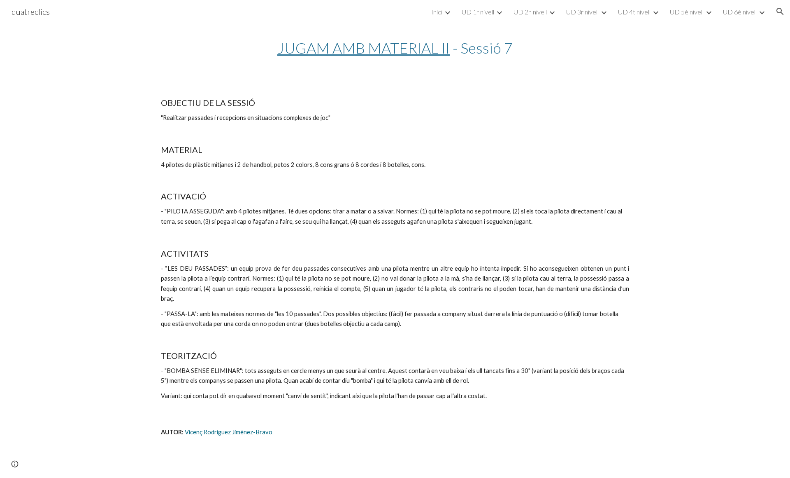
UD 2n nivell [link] (530, 12)
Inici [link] (436, 12)
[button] (780, 11)
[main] (395, 48)
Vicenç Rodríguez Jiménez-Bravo (228, 432)
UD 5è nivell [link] (687, 12)
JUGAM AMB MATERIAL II (363, 48)
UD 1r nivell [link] (478, 12)
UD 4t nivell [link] (634, 12)
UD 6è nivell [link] (740, 12)
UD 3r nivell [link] (582, 12)
